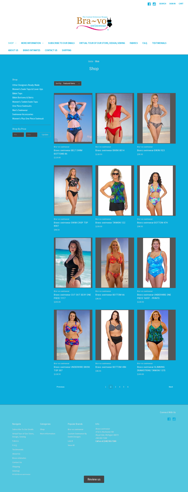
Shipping (66, 50)
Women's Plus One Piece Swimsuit (28, 118)
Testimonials (159, 43)
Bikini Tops (17, 93)
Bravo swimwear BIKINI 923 (151, 150)
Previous (60, 387)
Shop (11, 43)
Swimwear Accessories (22, 114)
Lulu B (70, 441)
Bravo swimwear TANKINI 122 (110, 222)
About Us (13, 50)
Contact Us (51, 50)
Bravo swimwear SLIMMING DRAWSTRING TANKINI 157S (151, 369)
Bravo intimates (31, 50)
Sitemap (16, 470)
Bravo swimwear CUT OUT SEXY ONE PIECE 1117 (72, 296)
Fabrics (134, 43)
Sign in (172, 3)
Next (171, 387)
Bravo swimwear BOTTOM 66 (110, 294)
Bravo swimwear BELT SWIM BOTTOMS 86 (68, 152)
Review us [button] (94, 479)
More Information (31, 43)
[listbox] (72, 83)
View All (71, 445)
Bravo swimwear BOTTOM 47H (152, 222)
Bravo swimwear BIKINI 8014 (109, 150)
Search (162, 3)
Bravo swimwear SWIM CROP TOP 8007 (71, 224)
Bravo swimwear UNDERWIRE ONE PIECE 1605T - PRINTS (154, 296)
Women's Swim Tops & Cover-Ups (27, 89)
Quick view (70, 116)
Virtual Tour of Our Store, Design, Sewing (102, 43)
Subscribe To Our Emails (61, 43)
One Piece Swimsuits (22, 105)
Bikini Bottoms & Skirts (22, 97)
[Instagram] (154, 4)
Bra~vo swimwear (75, 429)
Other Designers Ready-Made (26, 85)
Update (45, 134)
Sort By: (59, 83)
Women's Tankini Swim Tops (25, 101)
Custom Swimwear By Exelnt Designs (77, 435)
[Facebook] (149, 4)
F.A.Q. (144, 43)
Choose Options (73, 121)
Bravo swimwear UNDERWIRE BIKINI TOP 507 (72, 369)
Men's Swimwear (20, 110)
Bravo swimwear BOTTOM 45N (110, 367)
